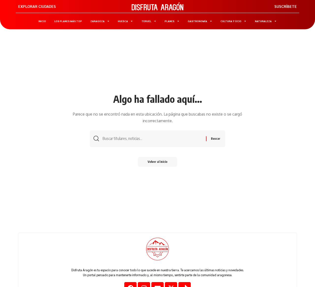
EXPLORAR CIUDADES (37, 6)
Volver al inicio (157, 162)
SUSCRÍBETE (285, 6)
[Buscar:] (152, 138)
